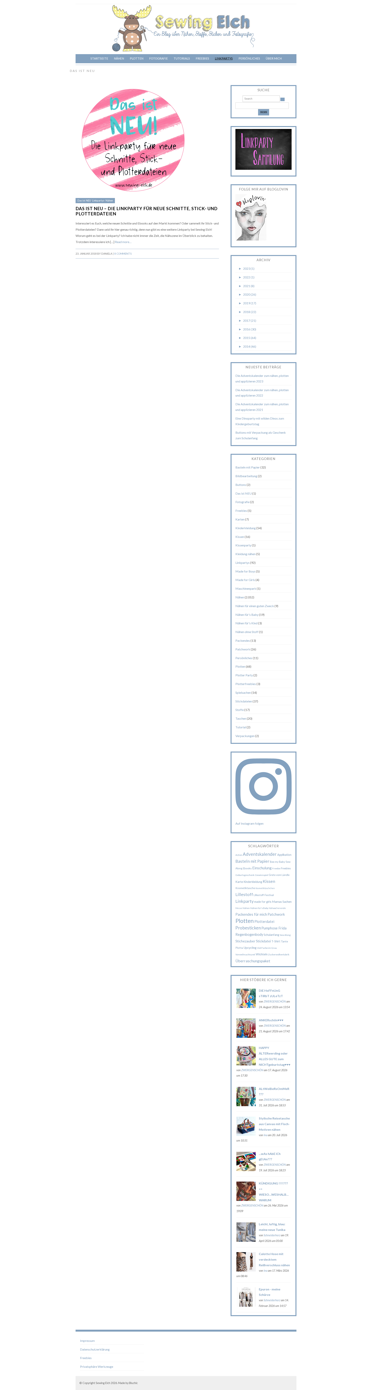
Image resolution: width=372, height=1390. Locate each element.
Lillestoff (244, 894)
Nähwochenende (277, 908)
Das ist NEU (84, 200)
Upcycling (250, 947)
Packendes (242, 640)
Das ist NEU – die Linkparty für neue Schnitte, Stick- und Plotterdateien (147, 211)
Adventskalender (260, 854)
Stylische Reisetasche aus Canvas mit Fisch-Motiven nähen (274, 1123)
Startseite (99, 58)
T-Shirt (275, 941)
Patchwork (242, 649)
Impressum (87, 1340)
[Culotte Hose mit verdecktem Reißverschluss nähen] (246, 1270)
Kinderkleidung (245, 528)
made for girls (262, 901)
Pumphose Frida (274, 928)
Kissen (239, 536)
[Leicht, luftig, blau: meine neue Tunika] (246, 1240)
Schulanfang (271, 934)
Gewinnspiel (261, 875)
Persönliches (249, 58)
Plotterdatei (264, 921)
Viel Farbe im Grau (267, 947)
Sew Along (285, 934)
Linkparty (244, 901)
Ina (265, 1135)
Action (238, 854)
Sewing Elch (103, 1383)
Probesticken (248, 927)
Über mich (274, 58)
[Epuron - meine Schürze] (246, 1305)
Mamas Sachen (282, 901)
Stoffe (239, 710)
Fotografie (158, 58)
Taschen (240, 718)
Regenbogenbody (249, 934)
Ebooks (247, 868)
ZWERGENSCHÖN (275, 1001)
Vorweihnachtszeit (245, 954)
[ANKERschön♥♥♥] (246, 1036)
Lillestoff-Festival (264, 895)
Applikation (284, 854)
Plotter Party (244, 675)
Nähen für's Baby (246, 614)
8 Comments (123, 253)
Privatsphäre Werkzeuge (96, 1366)
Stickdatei (263, 941)
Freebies (202, 58)
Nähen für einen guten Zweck (254, 606)
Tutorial (240, 727)
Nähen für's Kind (246, 623)
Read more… (123, 242)
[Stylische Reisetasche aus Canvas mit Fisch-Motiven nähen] (246, 1135)
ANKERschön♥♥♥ (271, 1020)
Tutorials (182, 58)
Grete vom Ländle (279, 874)
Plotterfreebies (245, 684)
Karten (240, 519)
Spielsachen (243, 692)
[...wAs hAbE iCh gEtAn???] (246, 1170)
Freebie (276, 868)
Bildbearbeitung (246, 476)
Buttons (240, 484)
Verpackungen (245, 736)
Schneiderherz (272, 1235)
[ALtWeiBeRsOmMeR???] (246, 1105)
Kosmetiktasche (245, 888)
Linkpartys (224, 58)
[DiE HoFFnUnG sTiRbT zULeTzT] (246, 1007)
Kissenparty (243, 545)
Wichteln (262, 954)
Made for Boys (245, 571)
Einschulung (262, 868)
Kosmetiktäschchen (265, 888)
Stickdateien (243, 701)
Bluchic (133, 1383)
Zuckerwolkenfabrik (278, 954)
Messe (238, 908)
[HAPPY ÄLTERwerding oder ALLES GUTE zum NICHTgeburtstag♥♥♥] (246, 1064)
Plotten (136, 58)
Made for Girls (245, 580)
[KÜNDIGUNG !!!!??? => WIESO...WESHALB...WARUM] (246, 1199)
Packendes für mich (251, 914)
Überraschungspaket (252, 960)
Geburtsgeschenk (244, 875)
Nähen (119, 58)
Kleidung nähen (245, 554)
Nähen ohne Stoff (246, 632)
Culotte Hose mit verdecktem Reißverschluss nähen (274, 1259)
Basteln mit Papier (247, 467)
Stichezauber (245, 941)
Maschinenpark (245, 588)
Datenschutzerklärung (95, 1349)
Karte (239, 881)
